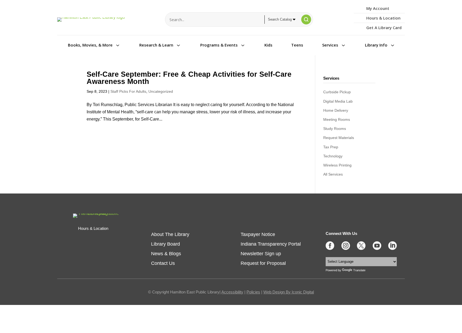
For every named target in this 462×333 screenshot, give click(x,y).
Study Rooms (334, 128)
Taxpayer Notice (258, 234)
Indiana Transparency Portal (271, 244)
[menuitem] (94, 45)
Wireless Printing (337, 165)
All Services (333, 174)
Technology (332, 156)
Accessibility (232, 292)
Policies (253, 292)
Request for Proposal (263, 263)
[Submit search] (306, 19)
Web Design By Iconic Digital (288, 292)
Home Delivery (335, 110)
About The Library (170, 234)
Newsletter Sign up (261, 253)
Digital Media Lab (338, 101)
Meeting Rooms (336, 119)
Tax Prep (330, 147)
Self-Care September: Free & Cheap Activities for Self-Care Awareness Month (189, 78)
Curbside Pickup (337, 92)
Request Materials (338, 137)
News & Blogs (166, 253)
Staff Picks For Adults (128, 91)
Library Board (165, 244)
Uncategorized (160, 91)
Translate (359, 270)
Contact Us (163, 263)
